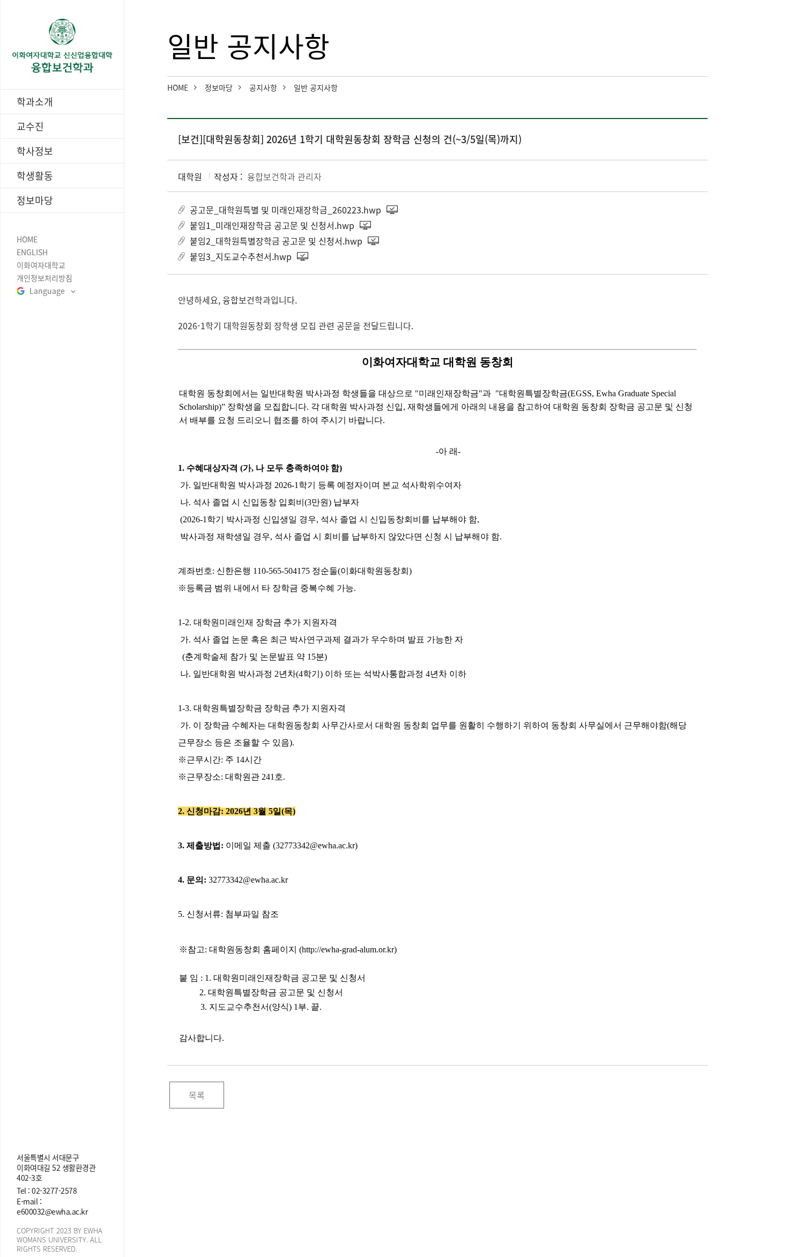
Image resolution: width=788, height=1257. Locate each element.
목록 (197, 1095)
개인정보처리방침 (44, 278)
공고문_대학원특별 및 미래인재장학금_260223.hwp (285, 209)
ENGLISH (32, 252)
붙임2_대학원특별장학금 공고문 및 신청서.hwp (276, 240)
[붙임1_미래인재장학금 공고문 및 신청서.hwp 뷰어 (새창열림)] (366, 225)
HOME (27, 239)
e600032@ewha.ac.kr (52, 1211)
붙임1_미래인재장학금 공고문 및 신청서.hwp (272, 225)
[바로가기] (62, 46)
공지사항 (263, 87)
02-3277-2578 (54, 1190)
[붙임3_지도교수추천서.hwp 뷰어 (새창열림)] (303, 256)
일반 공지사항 (316, 87)
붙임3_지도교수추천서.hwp (241, 256)
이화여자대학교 (41, 265)
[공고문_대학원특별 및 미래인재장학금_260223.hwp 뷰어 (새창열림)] (392, 209)
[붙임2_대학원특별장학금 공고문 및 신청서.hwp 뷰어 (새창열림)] (374, 240)
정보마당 (219, 87)
